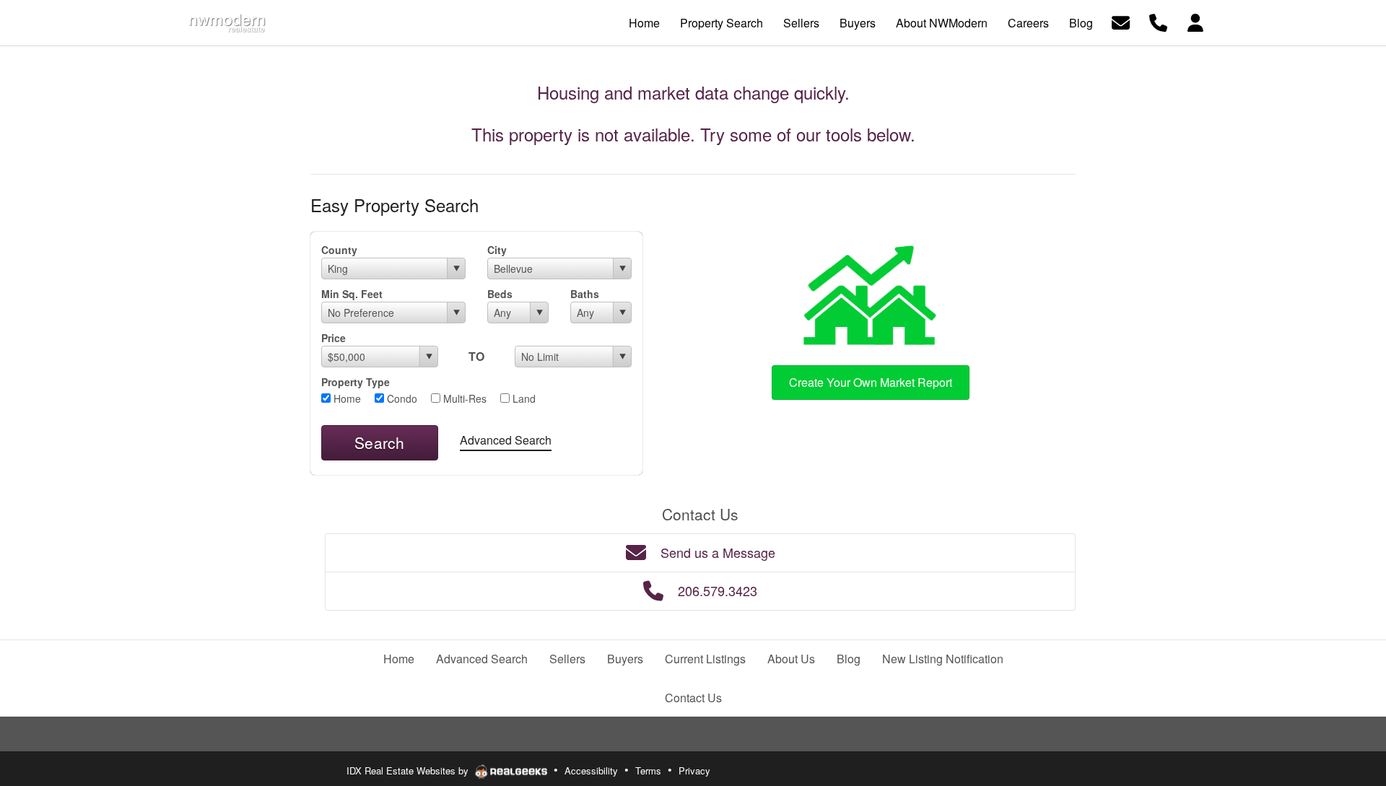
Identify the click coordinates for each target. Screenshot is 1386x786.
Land (523, 398)
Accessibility (591, 770)
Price (333, 338)
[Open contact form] (1121, 21)
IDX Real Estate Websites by (408, 770)
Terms (648, 770)
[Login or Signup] (1195, 21)
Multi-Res (463, 398)
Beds (500, 294)
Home (346, 398)
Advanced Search (506, 440)
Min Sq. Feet (352, 294)
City (497, 250)
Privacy (694, 770)
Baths (584, 294)
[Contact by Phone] (1158, 21)
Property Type (355, 382)
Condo (400, 398)
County (339, 250)
